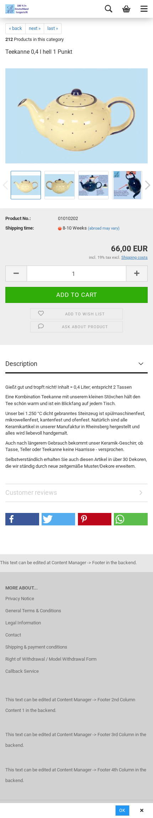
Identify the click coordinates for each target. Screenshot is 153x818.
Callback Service (22, 671)
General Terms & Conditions (33, 610)
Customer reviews (31, 492)
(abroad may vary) (104, 228)
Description (21, 363)
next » (35, 28)
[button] (22, 519)
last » (52, 28)
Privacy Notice (19, 598)
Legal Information (23, 622)
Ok (122, 810)
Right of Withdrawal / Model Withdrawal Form (50, 659)
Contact (13, 635)
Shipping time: (19, 228)
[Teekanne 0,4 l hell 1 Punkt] (76, 115)
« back (15, 28)
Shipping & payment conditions (36, 647)
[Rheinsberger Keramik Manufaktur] (14, 9)
